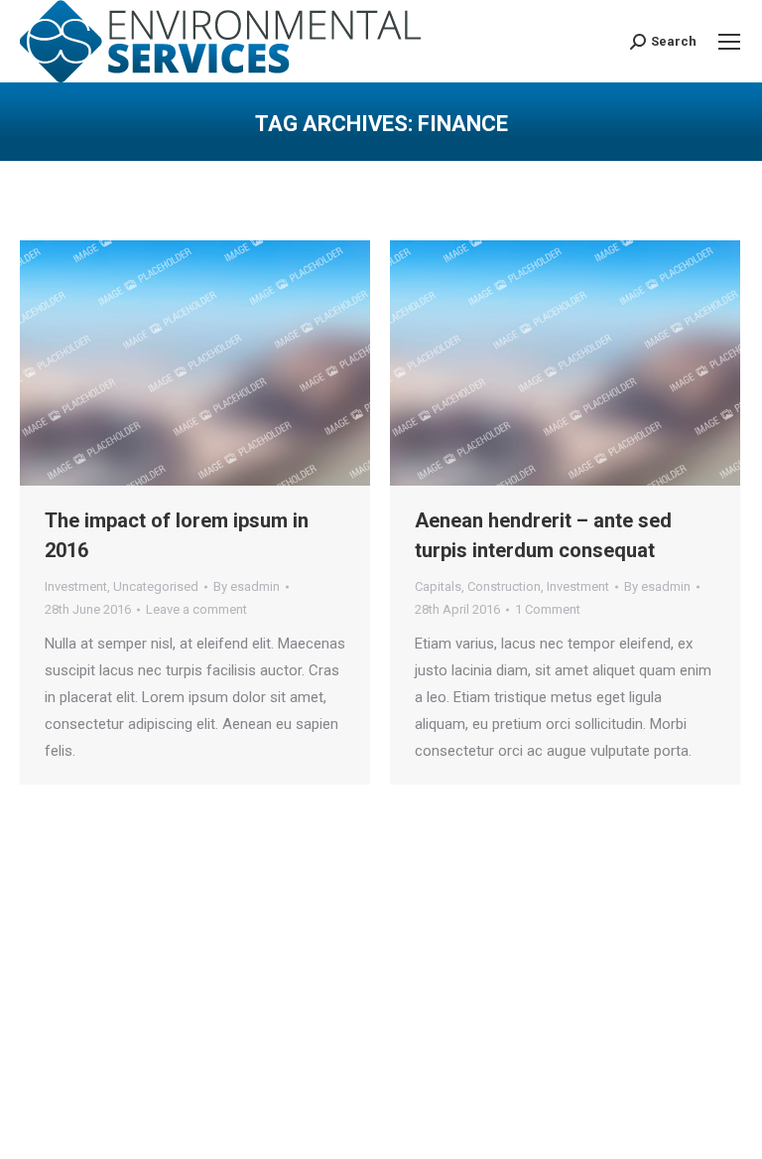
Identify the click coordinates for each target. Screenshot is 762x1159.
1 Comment (547, 609)
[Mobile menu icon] (729, 42)
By (246, 586)
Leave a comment (196, 609)
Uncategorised (155, 586)
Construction (504, 586)
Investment (76, 586)
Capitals (438, 586)
